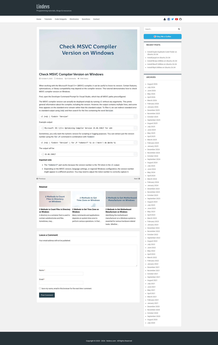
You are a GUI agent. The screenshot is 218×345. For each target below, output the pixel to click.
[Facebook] (169, 19)
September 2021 (153, 277)
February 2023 (153, 221)
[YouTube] (176, 19)
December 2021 (153, 267)
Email (42, 279)
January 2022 (152, 264)
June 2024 (151, 169)
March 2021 (152, 297)
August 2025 (152, 123)
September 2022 (153, 238)
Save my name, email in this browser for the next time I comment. (67, 289)
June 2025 (151, 130)
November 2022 (153, 231)
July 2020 (151, 323)
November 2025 (153, 113)
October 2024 (152, 156)
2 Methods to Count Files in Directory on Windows (54, 210)
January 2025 (152, 146)
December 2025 (153, 110)
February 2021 (153, 300)
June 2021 (151, 287)
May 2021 (151, 290)
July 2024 (151, 166)
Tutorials (48, 19)
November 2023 (153, 192)
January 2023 (152, 225)
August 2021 (152, 280)
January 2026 (152, 107)
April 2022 (151, 254)
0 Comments (71, 79)
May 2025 (151, 133)
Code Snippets (61, 19)
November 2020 (153, 310)
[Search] (179, 29)
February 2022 (153, 261)
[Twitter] (172, 19)
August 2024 (152, 163)
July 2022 (151, 244)
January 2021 (152, 303)
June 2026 (151, 91)
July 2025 (151, 127)
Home (38, 19)
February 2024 (153, 182)
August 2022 (152, 241)
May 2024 (151, 172)
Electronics (74, 19)
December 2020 (153, 306)
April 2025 (151, 136)
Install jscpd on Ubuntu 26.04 (158, 58)
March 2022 (152, 257)
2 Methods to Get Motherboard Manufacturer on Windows (118, 210)
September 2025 (153, 120)
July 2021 (151, 284)
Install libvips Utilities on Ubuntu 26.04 (162, 61)
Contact (96, 19)
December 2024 (153, 149)
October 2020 (152, 313)
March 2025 (152, 140)
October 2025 (152, 117)
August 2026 (152, 84)
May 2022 (151, 251)
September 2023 (153, 199)
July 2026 (151, 87)
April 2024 (151, 176)
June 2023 (151, 208)
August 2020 (152, 320)
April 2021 (151, 293)
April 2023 (151, 215)
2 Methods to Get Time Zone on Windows (85, 210)
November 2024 (153, 153)
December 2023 (153, 189)
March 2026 (152, 100)
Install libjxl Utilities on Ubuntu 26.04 (161, 67)
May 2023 (151, 212)
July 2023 (151, 205)
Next (136, 179)
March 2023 (152, 218)
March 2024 (152, 179)
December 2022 (153, 228)
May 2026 (151, 94)
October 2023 (152, 195)
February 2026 (153, 104)
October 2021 (152, 274)
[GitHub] (180, 19)
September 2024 (153, 159)
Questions (86, 19)
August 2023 (152, 202)
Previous (42, 179)
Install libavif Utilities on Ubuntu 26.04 (162, 64)
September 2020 (153, 316)
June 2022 (151, 248)
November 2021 (153, 271)
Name (42, 270)
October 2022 (152, 235)
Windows (59, 79)
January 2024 (152, 185)
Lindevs (43, 7)
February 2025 (153, 143)
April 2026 (151, 97)
